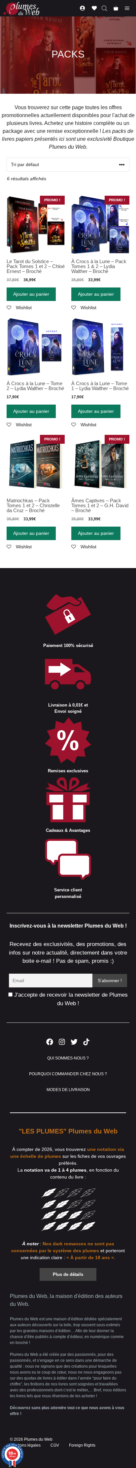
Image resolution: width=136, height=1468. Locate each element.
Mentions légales (25, 1445)
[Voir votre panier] (115, 8)
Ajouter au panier (31, 294)
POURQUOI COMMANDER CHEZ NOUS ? (68, 1074)
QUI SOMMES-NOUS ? (68, 1058)
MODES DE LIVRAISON (68, 1089)
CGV (55, 1445)
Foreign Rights (82, 1445)
